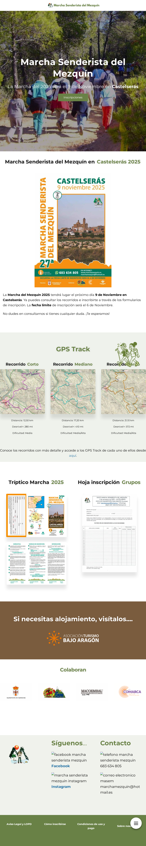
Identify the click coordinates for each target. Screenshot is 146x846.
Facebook (60, 766)
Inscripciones (73, 97)
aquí (72, 456)
